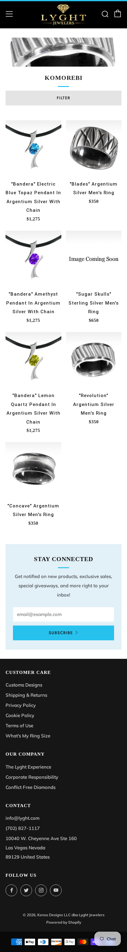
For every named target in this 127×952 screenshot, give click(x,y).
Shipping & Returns (26, 695)
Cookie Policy (20, 715)
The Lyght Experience (28, 767)
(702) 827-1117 (23, 828)
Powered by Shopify (63, 922)
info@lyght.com (22, 818)
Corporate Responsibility (32, 777)
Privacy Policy (21, 705)
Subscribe (61, 633)
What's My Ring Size (28, 736)
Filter (63, 98)
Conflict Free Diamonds (30, 787)
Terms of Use (19, 725)
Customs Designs (24, 685)
